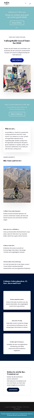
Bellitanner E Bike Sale (17, 12)
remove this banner (22, 415)
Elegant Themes (17, 407)
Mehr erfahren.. (17, 114)
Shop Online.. (17, 23)
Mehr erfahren (17, 60)
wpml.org (15, 413)
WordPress (17, 409)
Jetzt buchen (13, 390)
